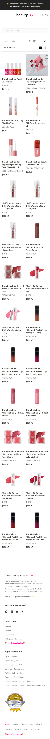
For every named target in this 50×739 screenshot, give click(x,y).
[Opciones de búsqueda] (45, 30)
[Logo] (25, 15)
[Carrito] (46, 15)
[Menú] (3, 15)
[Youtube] (17, 611)
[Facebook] (11, 611)
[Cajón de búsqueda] (41, 15)
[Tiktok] (22, 611)
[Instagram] (6, 611)
